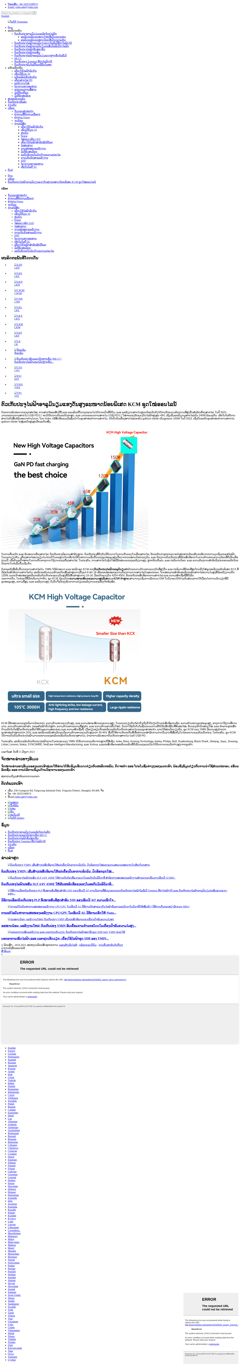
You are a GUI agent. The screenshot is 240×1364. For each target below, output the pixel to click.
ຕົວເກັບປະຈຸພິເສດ (17, 102)
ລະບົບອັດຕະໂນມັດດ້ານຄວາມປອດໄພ (41, 154)
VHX (17, 387)
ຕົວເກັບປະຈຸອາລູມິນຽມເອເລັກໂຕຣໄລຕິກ (35, 33)
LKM (17, 327)
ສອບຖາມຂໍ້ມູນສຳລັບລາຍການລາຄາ (20, 776)
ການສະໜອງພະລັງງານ (33, 148)
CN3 (16, 370)
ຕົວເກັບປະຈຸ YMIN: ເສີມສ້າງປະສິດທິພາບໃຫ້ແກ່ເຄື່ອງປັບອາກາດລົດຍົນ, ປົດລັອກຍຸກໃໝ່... (57, 871)
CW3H (18, 293)
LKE (17, 276)
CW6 (17, 301)
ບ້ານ (10, 27)
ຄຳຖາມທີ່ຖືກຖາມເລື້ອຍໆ (27, 114)
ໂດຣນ (24, 136)
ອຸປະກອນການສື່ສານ (25, 89)
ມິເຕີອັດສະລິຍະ (22, 95)
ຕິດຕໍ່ (10, 170)
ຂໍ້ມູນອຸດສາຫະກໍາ (23, 111)
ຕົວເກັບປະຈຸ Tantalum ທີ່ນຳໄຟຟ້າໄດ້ (33, 61)
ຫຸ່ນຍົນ (24, 133)
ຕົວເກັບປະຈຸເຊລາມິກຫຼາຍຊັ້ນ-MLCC (27, 835)
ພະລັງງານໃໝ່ (21, 83)
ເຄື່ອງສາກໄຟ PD (23, 80)
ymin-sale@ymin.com (26, 796)
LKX (17, 318)
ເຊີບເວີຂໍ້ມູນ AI (22, 74)
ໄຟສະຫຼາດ (27, 145)
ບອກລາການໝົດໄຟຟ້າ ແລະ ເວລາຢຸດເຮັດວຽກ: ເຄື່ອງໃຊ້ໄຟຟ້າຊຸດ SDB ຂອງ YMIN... (55, 938)
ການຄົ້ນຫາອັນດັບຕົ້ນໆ (111, 945)
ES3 (16, 379)
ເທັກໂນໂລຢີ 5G (29, 167)
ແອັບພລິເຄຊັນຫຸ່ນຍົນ (25, 77)
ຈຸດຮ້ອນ (18, 120)
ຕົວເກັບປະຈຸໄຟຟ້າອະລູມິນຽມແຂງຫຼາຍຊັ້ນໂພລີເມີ (40, 55)
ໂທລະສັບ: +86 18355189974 (23, 4)
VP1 (16, 396)
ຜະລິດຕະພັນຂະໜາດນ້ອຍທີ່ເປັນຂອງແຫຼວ (43, 40)
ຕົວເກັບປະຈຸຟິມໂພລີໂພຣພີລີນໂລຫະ (33, 64)
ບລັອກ (11, 108)
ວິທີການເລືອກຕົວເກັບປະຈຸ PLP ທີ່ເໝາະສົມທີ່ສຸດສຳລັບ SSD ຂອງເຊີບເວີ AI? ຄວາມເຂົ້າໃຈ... (58, 900)
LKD (17, 284)
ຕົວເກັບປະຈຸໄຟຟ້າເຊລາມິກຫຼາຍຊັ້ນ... (34, 362)
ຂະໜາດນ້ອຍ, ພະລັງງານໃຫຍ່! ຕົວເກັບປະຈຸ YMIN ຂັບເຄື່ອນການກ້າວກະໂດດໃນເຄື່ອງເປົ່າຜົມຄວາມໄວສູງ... (68, 925)
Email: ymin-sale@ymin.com (23, 7)
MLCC (18, 58)
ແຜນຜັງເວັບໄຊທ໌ (68, 945)
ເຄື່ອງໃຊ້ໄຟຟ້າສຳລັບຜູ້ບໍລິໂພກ (37, 142)
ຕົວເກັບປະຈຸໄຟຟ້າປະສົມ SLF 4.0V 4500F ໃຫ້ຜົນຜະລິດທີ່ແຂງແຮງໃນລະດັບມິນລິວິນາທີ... (57, 884)
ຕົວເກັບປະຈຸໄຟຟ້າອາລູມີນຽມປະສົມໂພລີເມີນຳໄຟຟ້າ (41, 46)
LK (16, 344)
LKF (16, 335)
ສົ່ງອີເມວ (5, 951)
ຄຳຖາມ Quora (22, 117)
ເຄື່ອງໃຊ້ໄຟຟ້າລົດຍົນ (25, 70)
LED (17, 267)
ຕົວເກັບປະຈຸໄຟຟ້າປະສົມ (27, 52)
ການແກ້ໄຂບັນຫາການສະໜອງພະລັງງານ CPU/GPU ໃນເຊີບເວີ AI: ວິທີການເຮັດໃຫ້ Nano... (58, 913)
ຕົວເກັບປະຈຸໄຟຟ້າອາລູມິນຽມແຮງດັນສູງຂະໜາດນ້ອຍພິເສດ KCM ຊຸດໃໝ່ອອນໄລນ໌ (52, 182)
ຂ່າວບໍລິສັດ (20, 123)
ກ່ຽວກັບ (12, 105)
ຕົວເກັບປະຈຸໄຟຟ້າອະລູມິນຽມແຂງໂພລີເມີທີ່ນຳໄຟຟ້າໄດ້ (43, 43)
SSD (23, 160)
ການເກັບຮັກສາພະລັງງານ (34, 157)
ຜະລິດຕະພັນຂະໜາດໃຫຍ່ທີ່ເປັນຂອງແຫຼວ (43, 36)
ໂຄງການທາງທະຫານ (25, 86)
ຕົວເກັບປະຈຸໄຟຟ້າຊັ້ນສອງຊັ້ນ (29, 49)
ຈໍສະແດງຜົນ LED (30, 139)
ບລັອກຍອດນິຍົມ (87, 945)
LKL (17, 310)
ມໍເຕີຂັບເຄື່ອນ (21, 92)
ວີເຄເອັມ (18, 353)
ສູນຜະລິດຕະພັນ (16, 98)
